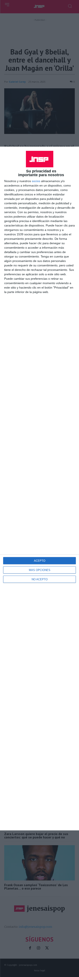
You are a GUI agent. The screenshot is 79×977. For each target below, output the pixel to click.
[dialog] (39, 489)
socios (36, 181)
